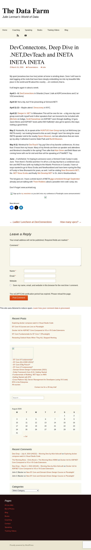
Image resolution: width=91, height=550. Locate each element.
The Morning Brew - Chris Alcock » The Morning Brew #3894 (35, 460)
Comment (14, 245)
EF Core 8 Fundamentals (22, 360)
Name (13, 271)
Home (4, 30)
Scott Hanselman (33, 119)
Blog (66, 30)
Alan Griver (59, 150)
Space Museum (44, 136)
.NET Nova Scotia (20, 173)
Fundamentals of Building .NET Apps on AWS (29, 375)
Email (13, 276)
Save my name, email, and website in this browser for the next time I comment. (45, 285)
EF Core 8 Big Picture (21, 365)
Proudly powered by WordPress (21, 545)
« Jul (25, 436)
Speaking (28, 30)
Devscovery (38, 108)
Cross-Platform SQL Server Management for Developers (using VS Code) (40, 380)
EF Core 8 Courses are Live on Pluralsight (28, 327)
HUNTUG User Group (50, 130)
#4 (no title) (9, 505)
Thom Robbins (39, 182)
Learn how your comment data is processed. (51, 308)
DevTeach (33, 145)
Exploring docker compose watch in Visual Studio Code (32, 323)
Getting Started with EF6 (22, 377)
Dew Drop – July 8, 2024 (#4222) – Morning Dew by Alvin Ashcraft (36, 454)
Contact (8, 523)
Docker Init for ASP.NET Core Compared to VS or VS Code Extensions (38, 330)
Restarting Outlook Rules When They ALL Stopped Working (34, 338)
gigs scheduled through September (65, 179)
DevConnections (27, 93)
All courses (16, 385)
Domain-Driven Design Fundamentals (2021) (30, 370)
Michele (13, 119)
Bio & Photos (9, 509)
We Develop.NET (45, 173)
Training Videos (53, 30)
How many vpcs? (70, 222)
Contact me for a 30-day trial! (46, 387)
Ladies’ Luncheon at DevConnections (31, 222)
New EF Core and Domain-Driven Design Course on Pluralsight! (50, 472)
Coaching (16, 30)
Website (13, 281)
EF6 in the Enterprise (20, 382)
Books (39, 30)
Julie (44, 67)
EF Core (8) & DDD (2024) (23, 362)
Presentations (33, 67)
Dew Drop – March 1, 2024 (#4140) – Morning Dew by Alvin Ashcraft (37, 466)
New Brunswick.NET (70, 170)
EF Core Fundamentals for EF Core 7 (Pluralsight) (31, 334)
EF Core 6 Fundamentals (22, 367)
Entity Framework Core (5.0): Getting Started (30, 372)
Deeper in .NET (24, 113)
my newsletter (26, 193)
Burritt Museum (56, 139)
